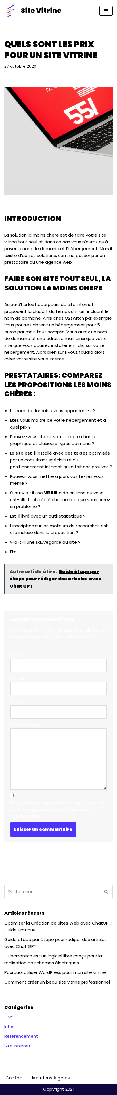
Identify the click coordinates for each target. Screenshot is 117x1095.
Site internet (17, 1046)
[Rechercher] (106, 891)
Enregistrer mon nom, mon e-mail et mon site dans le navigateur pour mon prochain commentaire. (58, 809)
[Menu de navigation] (106, 11)
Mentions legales (51, 1078)
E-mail (18, 678)
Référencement (21, 1036)
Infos (9, 1026)
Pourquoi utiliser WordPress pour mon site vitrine (55, 972)
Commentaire (26, 725)
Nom (16, 655)
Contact (14, 1078)
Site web (19, 701)
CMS (9, 1017)
